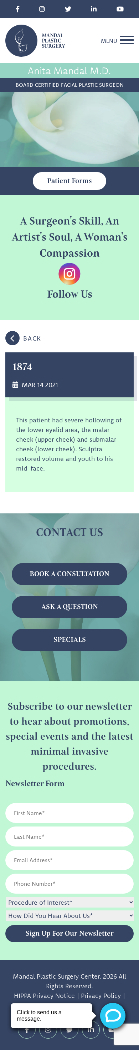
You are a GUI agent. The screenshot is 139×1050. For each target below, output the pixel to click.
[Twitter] (68, 9)
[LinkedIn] (94, 9)
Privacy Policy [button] (101, 995)
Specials (69, 639)
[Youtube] (120, 9)
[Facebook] (18, 9)
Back (32, 338)
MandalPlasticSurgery (53, 41)
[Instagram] (42, 9)
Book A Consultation (69, 573)
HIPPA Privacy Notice (44, 995)
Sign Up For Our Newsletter (70, 933)
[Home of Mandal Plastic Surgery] (21, 40)
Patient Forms (69, 180)
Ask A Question (69, 606)
